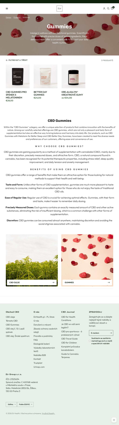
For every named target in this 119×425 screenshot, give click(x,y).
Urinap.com (39, 367)
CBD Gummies (12, 324)
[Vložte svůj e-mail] (111, 333)
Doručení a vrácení (42, 324)
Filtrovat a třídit (18, 60)
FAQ (36, 340)
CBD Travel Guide (69, 338)
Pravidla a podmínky (43, 336)
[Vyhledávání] (108, 8)
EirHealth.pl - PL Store (44, 317)
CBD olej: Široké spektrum (17, 336)
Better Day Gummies (40, 93)
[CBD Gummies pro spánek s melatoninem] (18, 76)
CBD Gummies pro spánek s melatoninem (16, 95)
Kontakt (37, 359)
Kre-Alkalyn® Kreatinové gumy (72, 93)
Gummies (69, 282)
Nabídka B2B (40, 355)
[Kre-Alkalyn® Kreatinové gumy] (73, 76)
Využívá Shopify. (48, 413)
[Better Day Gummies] (45, 76)
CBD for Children (69, 342)
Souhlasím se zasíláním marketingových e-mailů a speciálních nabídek (101, 341)
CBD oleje (14, 282)
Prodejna (17, 17)
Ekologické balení (42, 343)
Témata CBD (12, 320)
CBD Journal (68, 312)
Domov (8, 17)
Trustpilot (38, 363)
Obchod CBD (12, 312)
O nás (36, 312)
